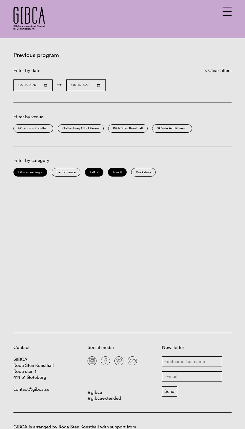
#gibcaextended (104, 398)
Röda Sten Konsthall (128, 128)
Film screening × (30, 172)
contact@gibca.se (31, 389)
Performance (66, 172)
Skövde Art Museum (172, 128)
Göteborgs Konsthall (33, 128)
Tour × (117, 172)
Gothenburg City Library (80, 128)
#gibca (95, 392)
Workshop (143, 172)
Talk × (94, 172)
